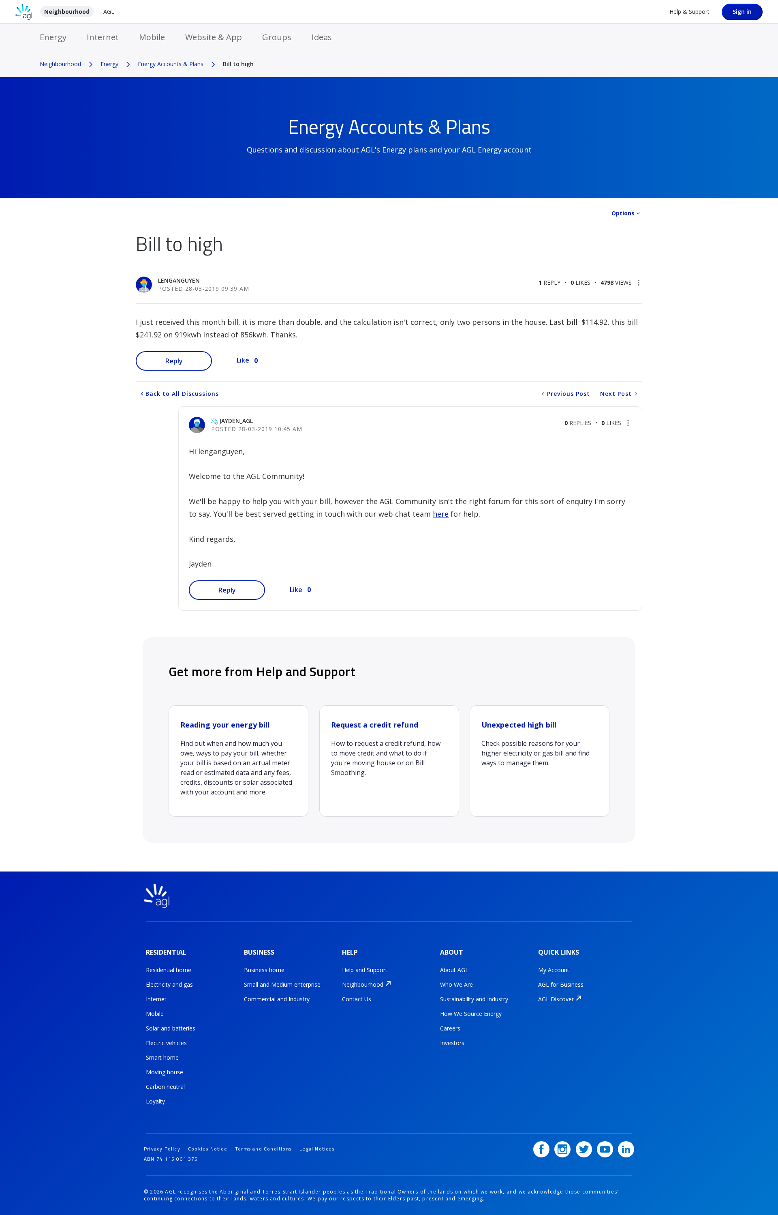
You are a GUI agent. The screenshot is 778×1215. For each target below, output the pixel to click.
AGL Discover (556, 999)
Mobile (152, 37)
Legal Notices (317, 1149)
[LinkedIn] (626, 1149)
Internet (103, 37)
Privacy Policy (162, 1149)
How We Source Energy (471, 1014)
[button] (638, 283)
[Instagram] (562, 1149)
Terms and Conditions (263, 1149)
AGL (108, 11)
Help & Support (689, 11)
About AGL (454, 970)
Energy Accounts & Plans (170, 64)
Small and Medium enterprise (282, 984)
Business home (264, 970)
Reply (174, 360)
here (441, 514)
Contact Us (356, 999)
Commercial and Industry (277, 999)
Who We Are (456, 984)
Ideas (322, 37)
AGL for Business (561, 984)
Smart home (162, 1057)
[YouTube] (605, 1149)
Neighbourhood (67, 11)
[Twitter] (584, 1149)
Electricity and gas (169, 984)
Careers (450, 1028)
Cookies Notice (207, 1149)
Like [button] (243, 360)
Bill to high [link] (238, 64)
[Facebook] (541, 1149)
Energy (53, 37)
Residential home (168, 970)
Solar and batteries (170, 1028)
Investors (452, 1043)
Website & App (213, 37)
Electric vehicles (166, 1043)
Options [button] (623, 213)
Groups (276, 37)
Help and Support (364, 970)
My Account (553, 970)
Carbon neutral (165, 1086)
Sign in (742, 11)
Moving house (164, 1072)
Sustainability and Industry (474, 999)
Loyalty (155, 1101)
